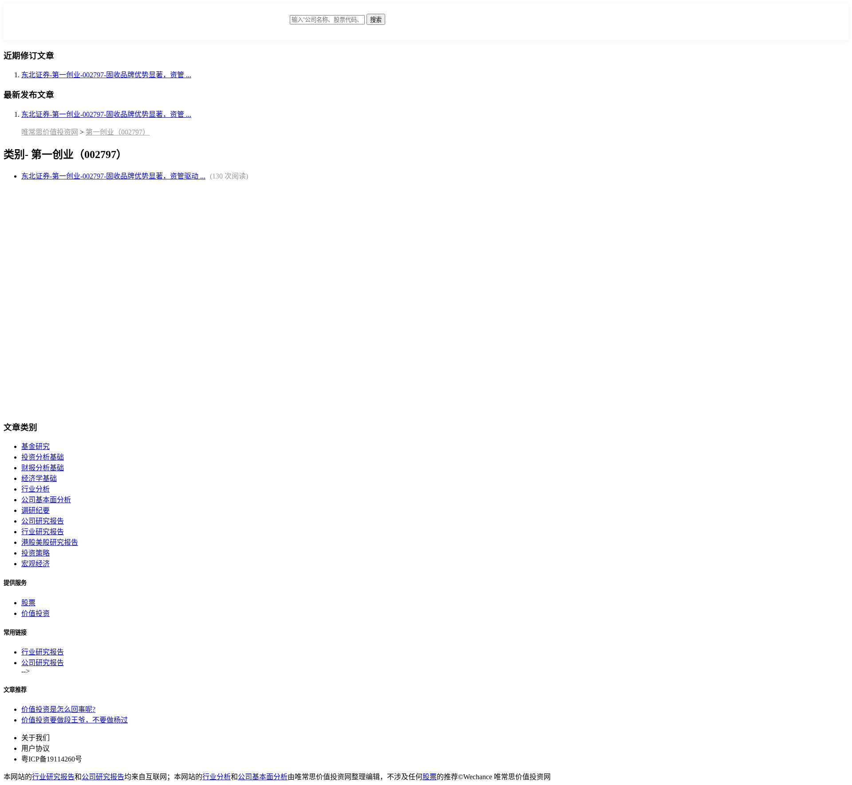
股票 (28, 603)
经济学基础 (39, 478)
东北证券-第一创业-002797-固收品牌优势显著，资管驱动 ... (113, 176)
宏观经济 (35, 563)
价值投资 (35, 613)
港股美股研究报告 (49, 542)
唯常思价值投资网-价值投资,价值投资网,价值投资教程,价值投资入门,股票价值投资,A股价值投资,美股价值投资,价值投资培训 (218, 24)
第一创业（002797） (118, 132)
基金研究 (35, 446)
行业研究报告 (42, 531)
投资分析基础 (42, 457)
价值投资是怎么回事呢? (58, 709)
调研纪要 (35, 510)
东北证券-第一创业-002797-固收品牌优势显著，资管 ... (106, 75)
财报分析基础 (42, 468)
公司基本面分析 (46, 500)
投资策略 (35, 553)
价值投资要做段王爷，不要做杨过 (74, 720)
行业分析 (35, 489)
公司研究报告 (42, 521)
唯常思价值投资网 (49, 132)
